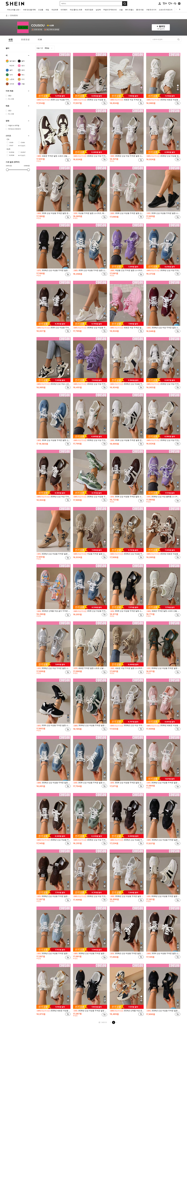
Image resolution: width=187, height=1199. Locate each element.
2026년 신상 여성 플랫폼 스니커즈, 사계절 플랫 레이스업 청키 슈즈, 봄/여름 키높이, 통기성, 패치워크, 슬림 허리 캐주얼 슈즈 (163, 497)
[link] (164, 3)
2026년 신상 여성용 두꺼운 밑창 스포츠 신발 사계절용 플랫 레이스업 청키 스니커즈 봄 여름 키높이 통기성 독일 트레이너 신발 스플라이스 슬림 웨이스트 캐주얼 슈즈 (53, 840)
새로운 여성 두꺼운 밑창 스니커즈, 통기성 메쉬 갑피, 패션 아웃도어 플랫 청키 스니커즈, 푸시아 (127, 328)
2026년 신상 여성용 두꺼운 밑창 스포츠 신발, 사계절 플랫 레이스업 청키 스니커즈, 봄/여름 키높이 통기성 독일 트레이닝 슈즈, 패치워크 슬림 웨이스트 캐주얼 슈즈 (90, 725)
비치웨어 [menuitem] (64, 10)
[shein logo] (15, 3)
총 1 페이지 (102, 1022)
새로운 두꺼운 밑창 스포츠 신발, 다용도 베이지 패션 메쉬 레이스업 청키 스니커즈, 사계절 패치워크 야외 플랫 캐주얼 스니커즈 (163, 611)
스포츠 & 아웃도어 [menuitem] (165, 10)
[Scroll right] (180, 9)
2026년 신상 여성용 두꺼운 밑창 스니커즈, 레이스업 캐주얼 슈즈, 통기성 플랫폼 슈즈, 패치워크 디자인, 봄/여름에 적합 (90, 497)
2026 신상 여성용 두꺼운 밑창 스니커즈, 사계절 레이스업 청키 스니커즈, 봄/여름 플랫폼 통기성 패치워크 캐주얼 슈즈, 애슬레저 (53, 100)
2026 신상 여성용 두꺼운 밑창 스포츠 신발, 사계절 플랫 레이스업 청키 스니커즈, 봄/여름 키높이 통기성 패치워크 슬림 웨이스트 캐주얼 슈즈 (127, 213)
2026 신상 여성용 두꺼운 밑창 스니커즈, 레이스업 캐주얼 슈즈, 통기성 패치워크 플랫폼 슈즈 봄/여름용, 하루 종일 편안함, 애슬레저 (127, 611)
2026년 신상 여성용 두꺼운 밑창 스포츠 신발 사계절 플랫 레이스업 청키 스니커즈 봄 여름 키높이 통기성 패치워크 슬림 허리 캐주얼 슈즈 (53, 896)
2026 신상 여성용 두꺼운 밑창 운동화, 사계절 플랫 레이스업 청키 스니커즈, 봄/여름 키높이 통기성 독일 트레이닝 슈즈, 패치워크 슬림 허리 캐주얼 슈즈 (53, 213)
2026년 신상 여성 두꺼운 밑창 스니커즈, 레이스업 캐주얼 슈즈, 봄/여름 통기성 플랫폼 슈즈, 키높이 (90, 440)
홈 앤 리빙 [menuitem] (140, 10)
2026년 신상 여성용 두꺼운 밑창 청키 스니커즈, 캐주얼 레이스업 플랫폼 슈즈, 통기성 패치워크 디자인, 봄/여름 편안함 (53, 953)
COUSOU (38, 25)
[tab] (11, 39)
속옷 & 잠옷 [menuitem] (89, 10)
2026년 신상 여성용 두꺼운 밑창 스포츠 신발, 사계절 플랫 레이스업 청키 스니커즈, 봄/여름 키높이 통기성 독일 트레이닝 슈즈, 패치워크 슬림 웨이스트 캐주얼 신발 (163, 840)
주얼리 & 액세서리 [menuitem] (110, 10)
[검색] (124, 3)
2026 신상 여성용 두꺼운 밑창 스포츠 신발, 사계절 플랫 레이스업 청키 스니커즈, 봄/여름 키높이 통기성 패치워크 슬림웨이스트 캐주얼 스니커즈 (53, 440)
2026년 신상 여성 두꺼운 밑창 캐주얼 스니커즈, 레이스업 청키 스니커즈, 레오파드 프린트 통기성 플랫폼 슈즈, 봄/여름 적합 (90, 896)
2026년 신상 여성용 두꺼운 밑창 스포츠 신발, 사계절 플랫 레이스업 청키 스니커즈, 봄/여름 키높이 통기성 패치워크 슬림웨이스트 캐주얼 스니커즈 (163, 668)
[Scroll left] (176, 9)
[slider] (7, 169)
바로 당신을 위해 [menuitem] (29, 10)
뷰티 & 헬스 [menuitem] (129, 10)
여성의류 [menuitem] (55, 10)
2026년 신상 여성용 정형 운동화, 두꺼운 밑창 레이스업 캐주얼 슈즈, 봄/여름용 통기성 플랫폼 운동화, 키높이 (90, 100)
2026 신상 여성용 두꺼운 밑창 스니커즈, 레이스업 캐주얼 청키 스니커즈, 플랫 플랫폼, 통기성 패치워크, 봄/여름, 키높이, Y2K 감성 (90, 611)
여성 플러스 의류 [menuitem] (76, 10)
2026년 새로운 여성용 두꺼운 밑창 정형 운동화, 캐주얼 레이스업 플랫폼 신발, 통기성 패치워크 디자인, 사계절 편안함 (163, 725)
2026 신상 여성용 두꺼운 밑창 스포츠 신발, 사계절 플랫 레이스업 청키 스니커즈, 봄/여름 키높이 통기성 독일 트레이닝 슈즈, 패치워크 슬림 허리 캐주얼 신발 (90, 783)
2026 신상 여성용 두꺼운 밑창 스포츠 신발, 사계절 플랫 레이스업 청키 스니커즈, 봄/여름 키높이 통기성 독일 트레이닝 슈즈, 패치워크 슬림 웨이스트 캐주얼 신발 (163, 213)
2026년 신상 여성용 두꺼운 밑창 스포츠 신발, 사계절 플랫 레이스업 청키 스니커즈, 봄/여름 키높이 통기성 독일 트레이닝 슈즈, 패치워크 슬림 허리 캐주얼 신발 (163, 896)
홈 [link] (7, 15)
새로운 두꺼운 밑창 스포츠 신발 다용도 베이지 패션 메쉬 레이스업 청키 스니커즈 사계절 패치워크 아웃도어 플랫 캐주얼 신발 (90, 668)
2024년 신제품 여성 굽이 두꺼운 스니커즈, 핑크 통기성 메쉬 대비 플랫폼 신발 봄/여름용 (53, 611)
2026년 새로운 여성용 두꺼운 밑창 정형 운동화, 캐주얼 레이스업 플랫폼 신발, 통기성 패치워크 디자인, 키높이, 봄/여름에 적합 (53, 1011)
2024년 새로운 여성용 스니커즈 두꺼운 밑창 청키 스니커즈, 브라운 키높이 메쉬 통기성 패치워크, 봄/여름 (163, 100)
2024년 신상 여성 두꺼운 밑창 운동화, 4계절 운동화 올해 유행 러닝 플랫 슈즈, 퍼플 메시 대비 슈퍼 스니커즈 (90, 384)
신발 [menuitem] (121, 10)
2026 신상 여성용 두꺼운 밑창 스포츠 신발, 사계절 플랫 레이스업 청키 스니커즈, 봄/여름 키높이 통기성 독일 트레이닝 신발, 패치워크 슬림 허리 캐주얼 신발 (163, 953)
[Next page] (116, 1022)
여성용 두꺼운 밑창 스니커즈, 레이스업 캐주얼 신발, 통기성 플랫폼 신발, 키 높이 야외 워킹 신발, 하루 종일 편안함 (90, 213)
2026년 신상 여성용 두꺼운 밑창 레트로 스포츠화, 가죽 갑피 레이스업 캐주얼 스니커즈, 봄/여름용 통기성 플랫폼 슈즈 (90, 953)
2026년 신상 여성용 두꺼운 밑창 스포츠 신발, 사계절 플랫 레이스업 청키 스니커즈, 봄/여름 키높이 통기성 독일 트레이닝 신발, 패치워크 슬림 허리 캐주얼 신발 (53, 783)
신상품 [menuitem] (40, 10)
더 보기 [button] (22, 146)
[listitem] (37, 29)
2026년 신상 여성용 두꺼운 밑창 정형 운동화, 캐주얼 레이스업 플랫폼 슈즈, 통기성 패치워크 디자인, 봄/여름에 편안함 (163, 783)
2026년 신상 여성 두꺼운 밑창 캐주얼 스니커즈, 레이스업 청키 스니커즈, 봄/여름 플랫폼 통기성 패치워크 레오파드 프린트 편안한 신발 (127, 725)
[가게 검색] (178, 39)
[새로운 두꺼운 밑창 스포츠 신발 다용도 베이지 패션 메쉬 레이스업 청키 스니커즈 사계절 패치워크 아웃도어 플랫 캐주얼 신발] (90, 643)
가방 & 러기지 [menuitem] (151, 10)
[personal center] (159, 3)
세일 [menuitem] (47, 10)
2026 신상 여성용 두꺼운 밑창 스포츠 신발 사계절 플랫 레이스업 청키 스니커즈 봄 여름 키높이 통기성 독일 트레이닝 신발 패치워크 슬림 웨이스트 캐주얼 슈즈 (53, 725)
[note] (53, 96)
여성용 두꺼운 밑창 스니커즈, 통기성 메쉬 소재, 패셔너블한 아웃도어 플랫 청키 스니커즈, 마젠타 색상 (90, 554)
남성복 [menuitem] (98, 10)
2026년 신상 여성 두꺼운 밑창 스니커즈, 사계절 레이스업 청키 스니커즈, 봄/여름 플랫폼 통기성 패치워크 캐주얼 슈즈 (90, 156)
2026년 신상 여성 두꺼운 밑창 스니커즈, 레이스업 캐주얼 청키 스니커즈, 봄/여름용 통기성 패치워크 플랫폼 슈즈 (127, 156)
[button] (174, 3)
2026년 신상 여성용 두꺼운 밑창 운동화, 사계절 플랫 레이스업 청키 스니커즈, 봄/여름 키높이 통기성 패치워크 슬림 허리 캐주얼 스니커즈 (127, 554)
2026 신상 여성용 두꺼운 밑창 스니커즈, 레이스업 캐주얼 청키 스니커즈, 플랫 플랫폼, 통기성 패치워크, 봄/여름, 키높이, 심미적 (53, 328)
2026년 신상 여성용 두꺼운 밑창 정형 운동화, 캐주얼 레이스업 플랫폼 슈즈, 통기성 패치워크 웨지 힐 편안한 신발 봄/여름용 (90, 1011)
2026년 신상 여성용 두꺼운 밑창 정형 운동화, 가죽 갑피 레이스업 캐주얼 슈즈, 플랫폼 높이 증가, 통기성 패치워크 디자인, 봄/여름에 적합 (127, 896)
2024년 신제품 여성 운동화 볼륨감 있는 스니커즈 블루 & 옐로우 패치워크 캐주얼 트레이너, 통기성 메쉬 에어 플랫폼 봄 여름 (127, 1011)
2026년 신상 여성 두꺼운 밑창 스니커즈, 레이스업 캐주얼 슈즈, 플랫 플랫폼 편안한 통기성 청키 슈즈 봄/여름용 (90, 840)
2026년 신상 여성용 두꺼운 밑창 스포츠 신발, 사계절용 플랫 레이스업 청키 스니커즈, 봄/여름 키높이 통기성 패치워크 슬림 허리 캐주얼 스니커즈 (90, 328)
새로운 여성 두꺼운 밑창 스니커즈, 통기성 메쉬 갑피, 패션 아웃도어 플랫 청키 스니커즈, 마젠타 (127, 100)
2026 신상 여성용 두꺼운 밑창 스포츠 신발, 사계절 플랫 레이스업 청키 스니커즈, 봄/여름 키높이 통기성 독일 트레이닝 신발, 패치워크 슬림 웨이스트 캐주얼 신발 (127, 497)
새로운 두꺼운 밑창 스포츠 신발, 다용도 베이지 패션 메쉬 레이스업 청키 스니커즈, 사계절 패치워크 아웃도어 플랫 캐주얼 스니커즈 (53, 156)
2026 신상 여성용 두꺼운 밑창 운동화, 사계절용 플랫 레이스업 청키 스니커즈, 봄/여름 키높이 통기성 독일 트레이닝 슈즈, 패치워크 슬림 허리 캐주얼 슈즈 (127, 440)
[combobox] (44, 48)
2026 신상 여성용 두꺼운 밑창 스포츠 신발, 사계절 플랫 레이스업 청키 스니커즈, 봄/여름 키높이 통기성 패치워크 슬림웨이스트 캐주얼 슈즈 (127, 783)
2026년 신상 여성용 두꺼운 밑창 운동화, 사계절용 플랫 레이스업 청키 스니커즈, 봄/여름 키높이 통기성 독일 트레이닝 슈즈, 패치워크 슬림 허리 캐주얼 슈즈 (127, 953)
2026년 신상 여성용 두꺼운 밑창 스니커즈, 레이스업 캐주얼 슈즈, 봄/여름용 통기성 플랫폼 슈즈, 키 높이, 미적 (53, 270)
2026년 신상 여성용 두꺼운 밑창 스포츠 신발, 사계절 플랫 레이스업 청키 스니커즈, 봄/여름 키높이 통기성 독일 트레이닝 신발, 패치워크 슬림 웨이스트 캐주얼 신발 (53, 554)
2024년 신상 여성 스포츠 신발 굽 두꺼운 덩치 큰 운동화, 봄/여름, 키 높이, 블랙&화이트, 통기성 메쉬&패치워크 (53, 384)
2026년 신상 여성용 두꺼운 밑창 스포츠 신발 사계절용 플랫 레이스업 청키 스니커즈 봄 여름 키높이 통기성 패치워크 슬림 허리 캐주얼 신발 (127, 384)
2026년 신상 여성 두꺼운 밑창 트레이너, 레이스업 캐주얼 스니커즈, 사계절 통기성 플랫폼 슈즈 (163, 440)
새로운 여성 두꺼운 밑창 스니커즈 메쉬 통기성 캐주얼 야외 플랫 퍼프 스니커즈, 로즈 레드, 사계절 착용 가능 (127, 668)
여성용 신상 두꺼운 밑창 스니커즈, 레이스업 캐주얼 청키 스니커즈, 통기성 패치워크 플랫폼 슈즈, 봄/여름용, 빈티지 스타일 (127, 270)
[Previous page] (110, 1022)
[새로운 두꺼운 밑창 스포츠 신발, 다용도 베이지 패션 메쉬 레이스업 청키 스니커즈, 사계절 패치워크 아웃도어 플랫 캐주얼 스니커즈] (53, 131)
